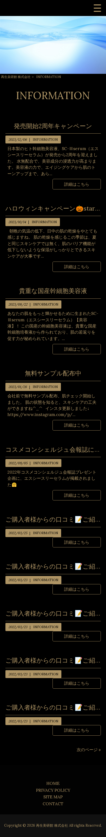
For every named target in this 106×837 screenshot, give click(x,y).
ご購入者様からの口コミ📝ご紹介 (53, 519)
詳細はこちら (76, 184)
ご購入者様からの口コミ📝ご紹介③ (53, 613)
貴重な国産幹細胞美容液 (53, 291)
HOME (53, 783)
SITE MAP (53, 797)
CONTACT (53, 803)
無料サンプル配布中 (53, 373)
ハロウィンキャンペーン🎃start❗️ (53, 208)
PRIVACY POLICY (53, 790)
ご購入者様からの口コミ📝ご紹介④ (53, 566)
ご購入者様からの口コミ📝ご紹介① (53, 707)
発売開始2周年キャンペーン (53, 126)
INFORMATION (45, 139)
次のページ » (89, 749)
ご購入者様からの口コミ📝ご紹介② (53, 660)
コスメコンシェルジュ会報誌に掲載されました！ (53, 449)
